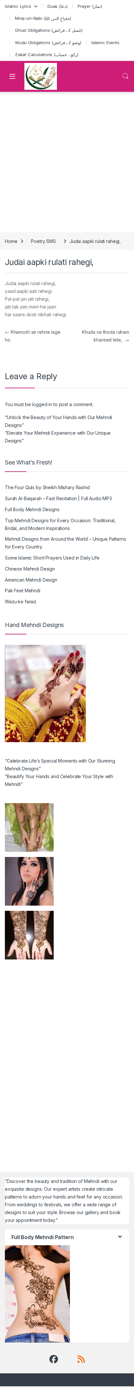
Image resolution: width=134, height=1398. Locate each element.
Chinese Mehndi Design (30, 569)
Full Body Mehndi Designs (32, 509)
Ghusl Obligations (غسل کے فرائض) (49, 30)
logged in (42, 404)
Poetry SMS (43, 241)
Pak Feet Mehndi (22, 590)
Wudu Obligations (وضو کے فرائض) (48, 42)
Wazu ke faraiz (20, 601)
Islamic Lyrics (18, 6)
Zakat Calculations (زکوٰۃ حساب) (46, 54)
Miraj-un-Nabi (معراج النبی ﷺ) (43, 18)
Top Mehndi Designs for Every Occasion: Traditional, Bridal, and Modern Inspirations (60, 524)
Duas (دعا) (57, 6)
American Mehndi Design (31, 580)
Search (125, 76)
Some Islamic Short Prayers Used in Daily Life (52, 557)
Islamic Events (105, 42)
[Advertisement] (67, 162)
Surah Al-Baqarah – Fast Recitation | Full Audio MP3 (58, 498)
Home (11, 241)
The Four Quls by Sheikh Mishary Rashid (47, 487)
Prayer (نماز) (90, 6)
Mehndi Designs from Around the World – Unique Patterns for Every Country (65, 542)
